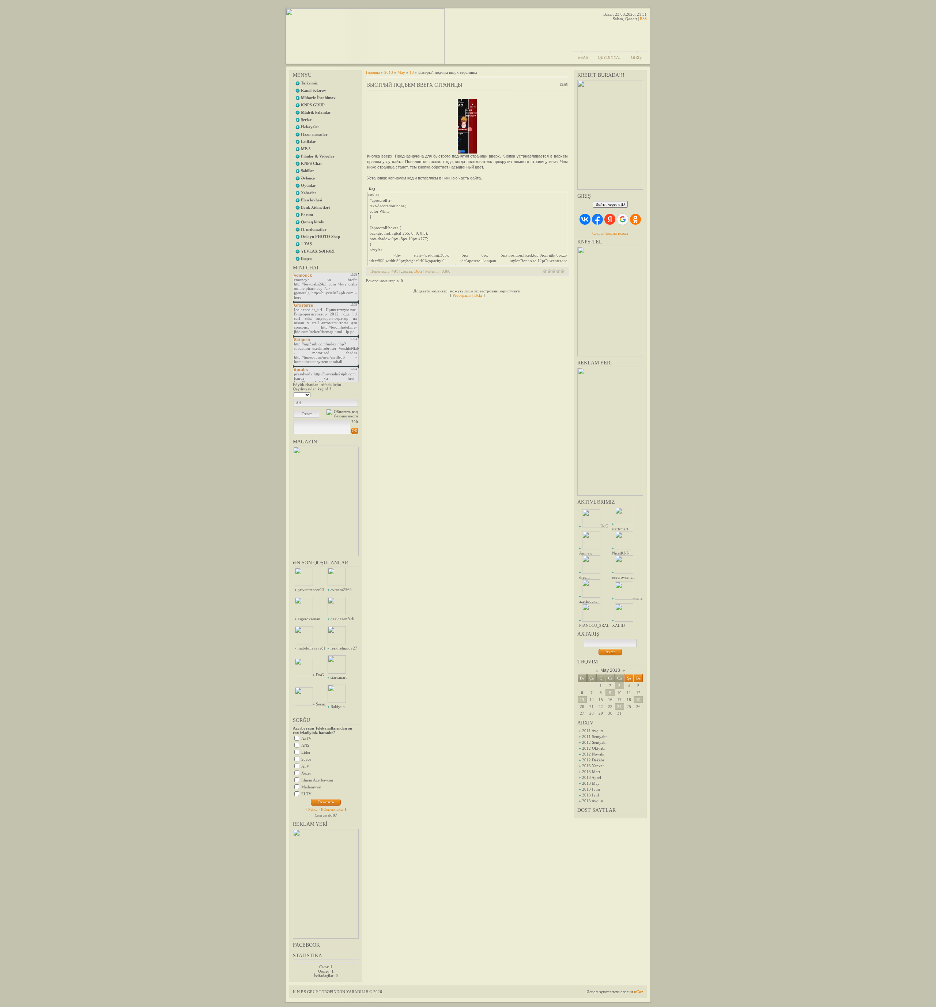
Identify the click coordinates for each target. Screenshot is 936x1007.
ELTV (306, 794)
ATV (305, 766)
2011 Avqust (592, 730)
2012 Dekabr (593, 760)
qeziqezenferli (342, 619)
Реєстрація (462, 295)
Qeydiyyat (609, 57)
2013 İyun (591, 789)
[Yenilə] (348, 394)
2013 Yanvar (593, 766)
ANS (305, 745)
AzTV (306, 738)
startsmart (339, 677)
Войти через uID (610, 204)
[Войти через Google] (623, 219)
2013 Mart (591, 771)
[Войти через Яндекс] (609, 219)
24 (619, 706)
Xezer (306, 773)
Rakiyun (338, 706)
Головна (373, 72)
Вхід (478, 295)
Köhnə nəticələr (332, 809)
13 (582, 699)
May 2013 (610, 670)
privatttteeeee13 (311, 589)
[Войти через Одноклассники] (635, 219)
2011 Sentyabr (594, 736)
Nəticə (312, 809)
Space (306, 759)
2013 (388, 72)
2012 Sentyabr (594, 742)
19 (638, 699)
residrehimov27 (344, 648)
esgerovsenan (309, 619)
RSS (643, 18)
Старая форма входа (610, 233)
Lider (305, 752)
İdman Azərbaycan (317, 780)
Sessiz (321, 704)
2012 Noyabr (593, 754)
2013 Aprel (591, 777)
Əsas (583, 57)
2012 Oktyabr (594, 748)
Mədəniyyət (311, 787)
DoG (320, 675)
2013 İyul (590, 795)
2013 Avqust (592, 801)
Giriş (636, 57)
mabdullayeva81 (312, 648)
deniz (637, 598)
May (401, 72)
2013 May (591, 783)
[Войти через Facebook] (597, 219)
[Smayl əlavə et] (355, 394)
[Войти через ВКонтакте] (585, 219)
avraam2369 (341, 589)
